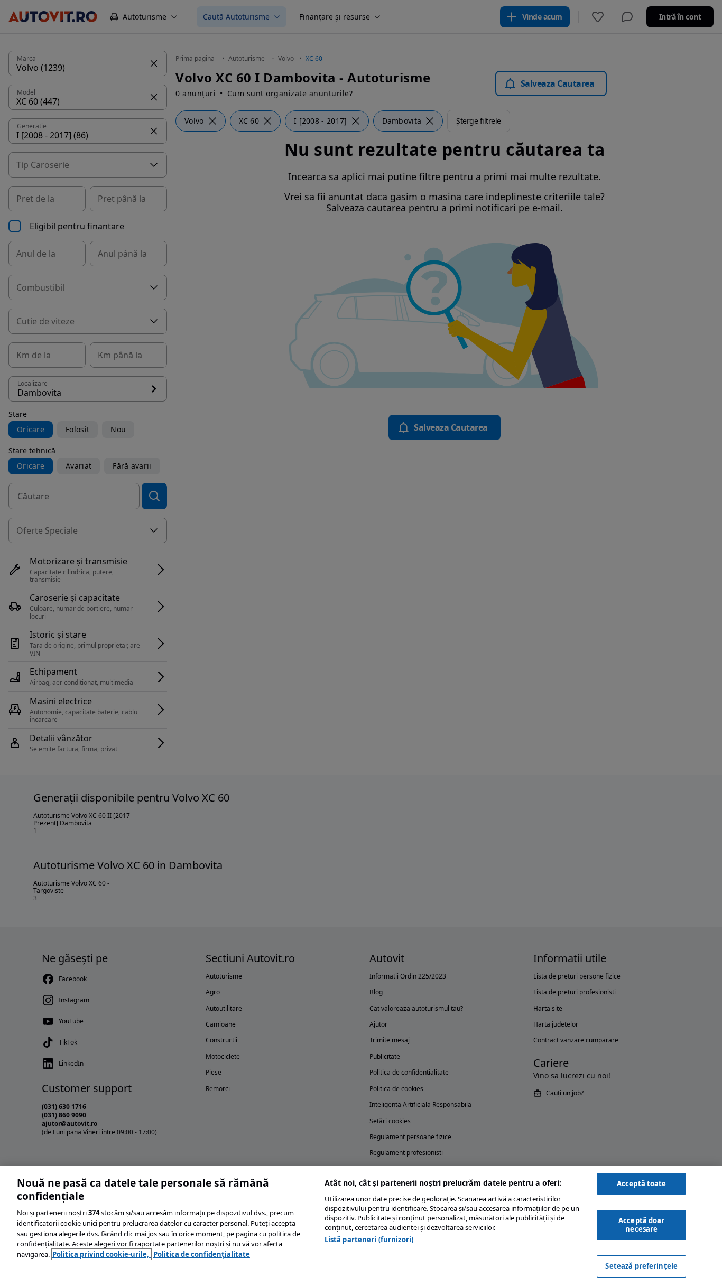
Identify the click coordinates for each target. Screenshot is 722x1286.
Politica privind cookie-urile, (101, 1254)
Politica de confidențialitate (201, 1254)
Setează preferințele (641, 1266)
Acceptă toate (642, 1183)
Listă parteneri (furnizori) (369, 1239)
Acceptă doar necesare (641, 1225)
